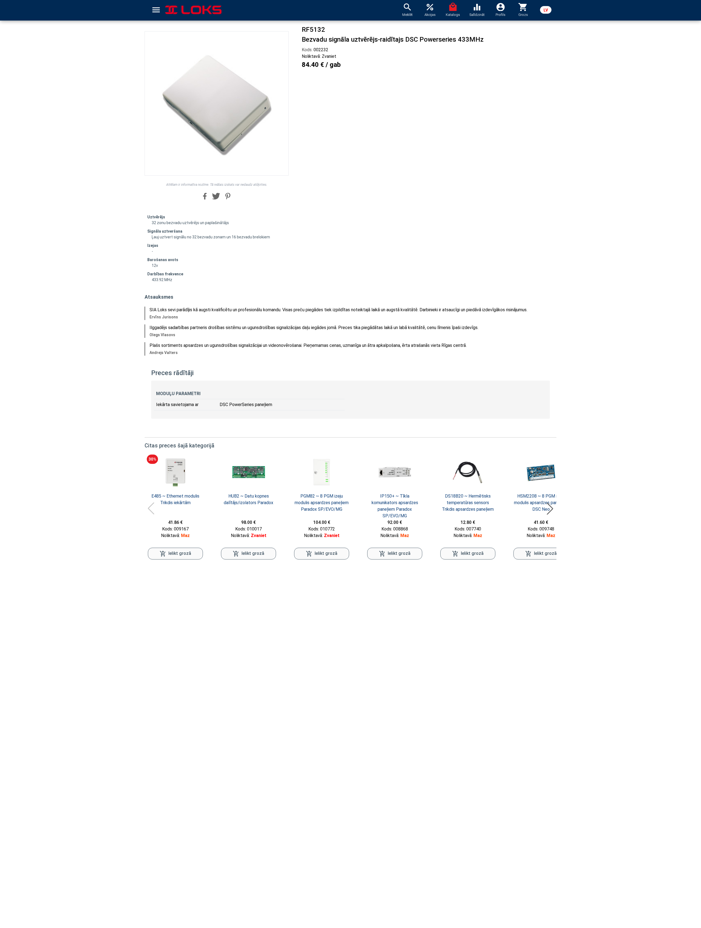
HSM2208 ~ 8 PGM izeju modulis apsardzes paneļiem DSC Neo (541, 502)
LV (546, 10)
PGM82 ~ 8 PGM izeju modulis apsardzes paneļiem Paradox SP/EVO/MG (322, 502)
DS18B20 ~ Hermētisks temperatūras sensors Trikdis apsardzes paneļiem (468, 502)
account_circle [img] (500, 6)
